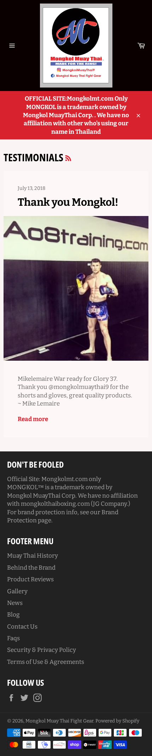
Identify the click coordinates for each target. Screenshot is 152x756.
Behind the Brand (31, 567)
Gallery (17, 591)
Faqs (13, 638)
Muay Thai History (32, 555)
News (15, 603)
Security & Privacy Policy (41, 650)
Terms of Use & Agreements (45, 662)
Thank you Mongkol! (68, 202)
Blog (13, 614)
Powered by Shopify (117, 721)
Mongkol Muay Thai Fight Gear (59, 721)
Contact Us (22, 626)
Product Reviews (30, 579)
